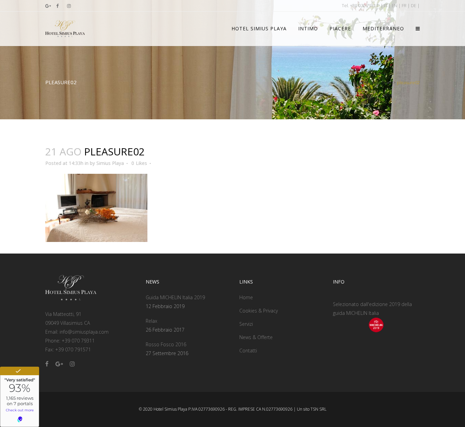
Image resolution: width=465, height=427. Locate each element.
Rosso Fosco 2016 (166, 344)
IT (385, 5)
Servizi (246, 324)
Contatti (248, 350)
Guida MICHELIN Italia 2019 (175, 297)
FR (404, 5)
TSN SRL (318, 409)
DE (413, 5)
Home (352, 82)
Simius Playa (110, 163)
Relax (151, 321)
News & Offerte (256, 337)
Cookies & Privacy (258, 310)
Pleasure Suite (377, 82)
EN (394, 5)
